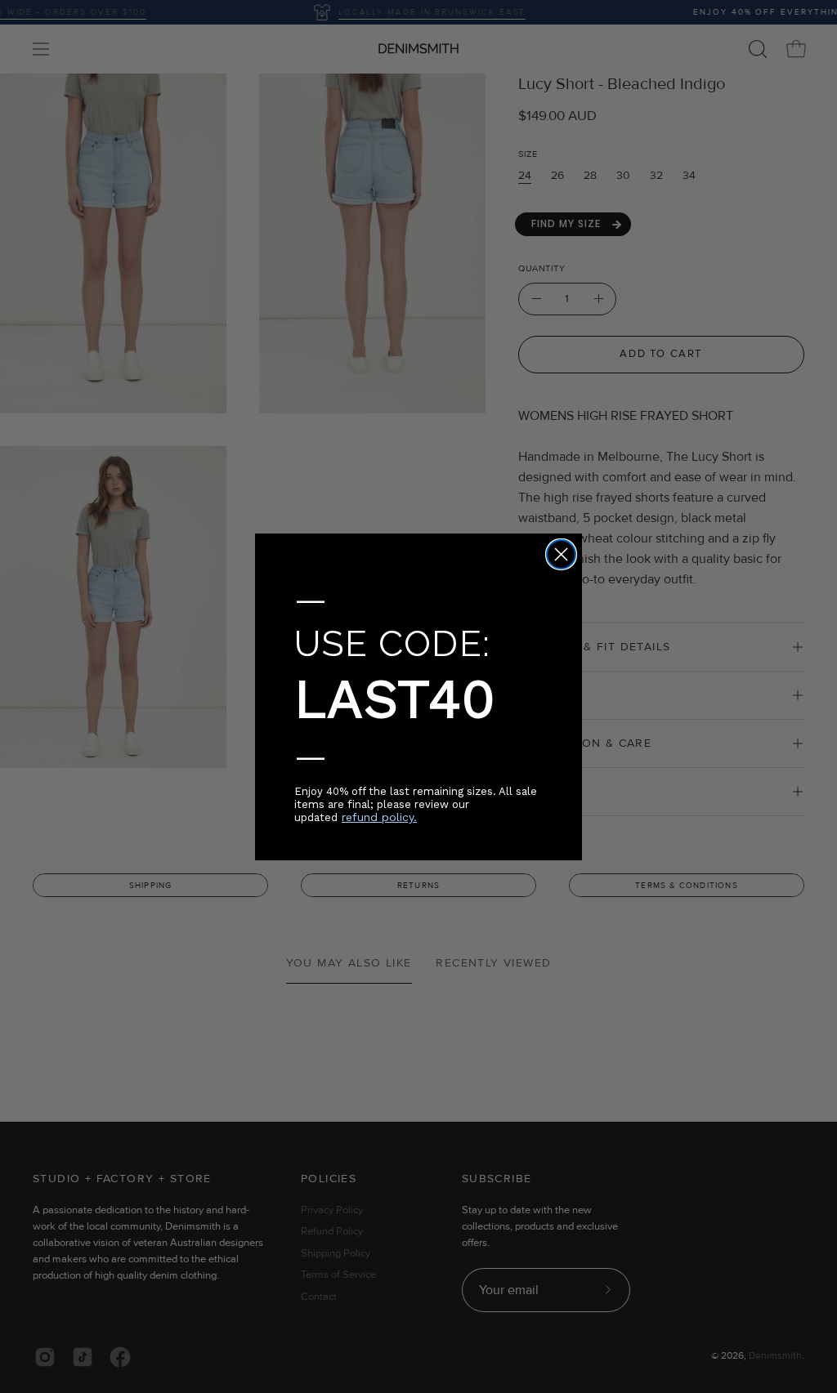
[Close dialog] (561, 554)
